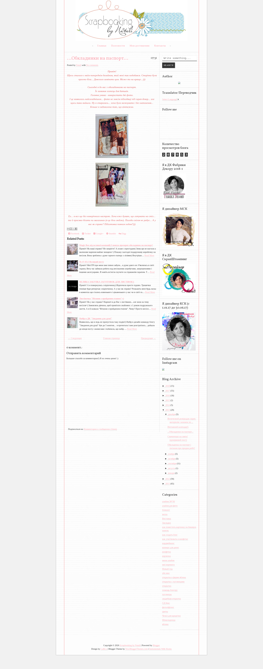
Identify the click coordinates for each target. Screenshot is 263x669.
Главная (101, 46)
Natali (78, 65)
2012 (167, 479)
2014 (167, 405)
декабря (171, 414)
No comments (92, 65)
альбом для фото (170, 506)
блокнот (166, 510)
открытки (166, 586)
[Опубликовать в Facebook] (76, 228)
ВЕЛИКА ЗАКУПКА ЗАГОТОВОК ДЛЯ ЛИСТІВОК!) (106, 282)
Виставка (166, 518)
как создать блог (170, 535)
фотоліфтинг (168, 607)
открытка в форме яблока (174, 577)
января (171, 473)
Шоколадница (168, 620)
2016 (167, 395)
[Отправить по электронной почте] (68, 228)
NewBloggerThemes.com (136, 649)
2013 (167, 410)
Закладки (166, 523)
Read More (149, 255)
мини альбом (168, 560)
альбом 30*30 (168, 501)
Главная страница (111, 338)
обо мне (166, 573)
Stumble (112, 233)
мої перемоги (168, 564)
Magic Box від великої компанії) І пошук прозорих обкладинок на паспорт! (116, 245)
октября (171, 459)
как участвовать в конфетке (175, 539)
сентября (172, 463)
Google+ (99, 233)
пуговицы (167, 594)
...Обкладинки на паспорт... (97, 58)
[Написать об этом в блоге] (70, 228)
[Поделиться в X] (73, 228)
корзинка (166, 556)
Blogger (156, 645)
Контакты (160, 46)
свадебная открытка (171, 598)
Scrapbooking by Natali (130, 645)
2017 (167, 391)
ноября (171, 454)
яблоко (165, 624)
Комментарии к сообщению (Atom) (100, 429)
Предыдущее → (148, 338)
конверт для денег (170, 547)
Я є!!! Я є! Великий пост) (91, 262)
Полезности (118, 46)
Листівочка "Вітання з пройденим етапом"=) (101, 298)
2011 (167, 483)
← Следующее (75, 338)
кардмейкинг (168, 543)
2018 (167, 386)
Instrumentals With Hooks (160, 649)
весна (164, 514)
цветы (165, 611)
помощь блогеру (170, 590)
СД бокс (166, 603)
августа (171, 468)
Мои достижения (139, 46)
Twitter (87, 233)
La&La (104, 649)
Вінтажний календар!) (178, 427)
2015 (167, 400)
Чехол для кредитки (171, 616)
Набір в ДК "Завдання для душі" (95, 318)
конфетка (166, 552)
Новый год (167, 569)
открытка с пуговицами (173, 581)
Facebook (74, 233)
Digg (123, 233)
